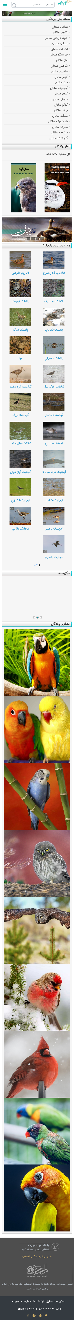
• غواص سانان (61, 26)
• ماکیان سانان (60, 71)
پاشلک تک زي (54, 330)
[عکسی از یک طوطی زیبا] (37, 1197)
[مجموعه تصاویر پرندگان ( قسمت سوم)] (37, 662)
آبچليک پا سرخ (54, 557)
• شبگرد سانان (61, 115)
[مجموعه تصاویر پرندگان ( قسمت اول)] (37, 796)
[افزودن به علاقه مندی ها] (28, 1315)
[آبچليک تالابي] (20, 516)
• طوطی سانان (61, 99)
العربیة (32, 1309)
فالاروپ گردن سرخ (54, 273)
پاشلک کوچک (20, 301)
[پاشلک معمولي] (53, 345)
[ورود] (40, 1315)
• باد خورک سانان (59, 121)
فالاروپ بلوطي (20, 273)
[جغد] (37, 863)
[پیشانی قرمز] (37, 997)
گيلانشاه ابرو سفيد (20, 386)
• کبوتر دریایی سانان (57, 38)
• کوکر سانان (62, 77)
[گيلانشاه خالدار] (53, 402)
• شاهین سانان (60, 65)
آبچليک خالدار (54, 500)
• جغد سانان (62, 110)
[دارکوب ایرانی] (37, 13)
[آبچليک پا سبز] (53, 516)
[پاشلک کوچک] (20, 288)
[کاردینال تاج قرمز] (37, 1064)
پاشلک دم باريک (54, 301)
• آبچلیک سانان (60, 88)
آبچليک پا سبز (54, 529)
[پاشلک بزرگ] (20, 317)
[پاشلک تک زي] (53, 317)
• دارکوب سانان (60, 132)
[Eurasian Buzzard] (20, 188)
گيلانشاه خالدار (54, 415)
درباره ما (27, 1301)
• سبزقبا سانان (61, 127)
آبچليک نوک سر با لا (54, 472)
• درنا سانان (62, 82)
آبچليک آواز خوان (20, 472)
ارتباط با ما (38, 1301)
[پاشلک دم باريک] (53, 288)
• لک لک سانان (60, 49)
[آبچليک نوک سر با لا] (53, 459)
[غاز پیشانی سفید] (36, 229)
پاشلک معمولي (54, 358)
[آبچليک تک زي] (20, 487)
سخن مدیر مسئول (55, 1301)
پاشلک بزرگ (20, 330)
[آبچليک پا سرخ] (53, 544)
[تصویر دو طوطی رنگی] (37, 1131)
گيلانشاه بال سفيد (20, 443)
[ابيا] (20, 345)
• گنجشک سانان (59, 138)
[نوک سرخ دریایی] (53, 188)
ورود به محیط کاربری (48, 1309)
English (22, 1309)
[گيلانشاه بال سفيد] (20, 431)
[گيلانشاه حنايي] (53, 431)
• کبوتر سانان (62, 93)
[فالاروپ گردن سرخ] (53, 260)
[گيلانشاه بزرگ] (20, 402)
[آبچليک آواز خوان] (20, 459)
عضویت (16, 1301)
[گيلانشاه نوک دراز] (53, 374)
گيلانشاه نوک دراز (54, 386)
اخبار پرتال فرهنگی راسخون (37, 1257)
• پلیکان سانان (61, 43)
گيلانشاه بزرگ (20, 415)
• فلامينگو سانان (60, 54)
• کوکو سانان (62, 104)
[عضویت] (34, 1315)
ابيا (20, 358)
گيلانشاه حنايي (54, 443)
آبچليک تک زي (20, 500)
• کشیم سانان (61, 32)
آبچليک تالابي (20, 529)
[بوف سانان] (37, 930)
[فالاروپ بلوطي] (20, 260)
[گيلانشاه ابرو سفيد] (20, 374)
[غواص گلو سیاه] (37, 596)
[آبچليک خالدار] (53, 487)
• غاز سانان (63, 60)
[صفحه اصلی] (46, 1315)
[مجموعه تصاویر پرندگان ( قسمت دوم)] (37, 729)
